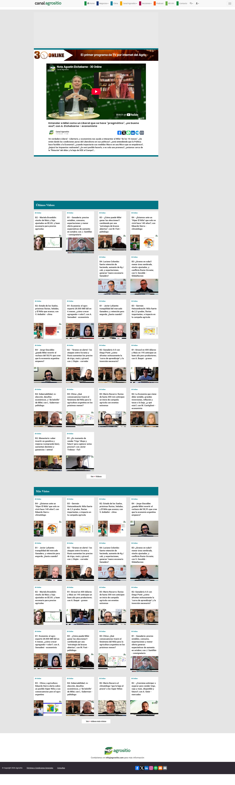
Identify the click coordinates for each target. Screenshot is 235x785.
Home (92, 3)
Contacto (183, 3)
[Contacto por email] (165, 768)
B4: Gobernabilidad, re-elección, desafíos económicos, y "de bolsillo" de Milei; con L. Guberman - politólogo (47, 400)
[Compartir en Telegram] (137, 132)
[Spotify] (156, 768)
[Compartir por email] (142, 132)
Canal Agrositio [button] (129, 3)
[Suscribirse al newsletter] (160, 768)
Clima (115, 3)
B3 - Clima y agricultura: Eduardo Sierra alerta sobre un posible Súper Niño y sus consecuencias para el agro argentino (48, 689)
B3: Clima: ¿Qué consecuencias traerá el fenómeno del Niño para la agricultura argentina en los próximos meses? (80, 400)
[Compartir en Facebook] (119, 132)
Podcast (159, 3)
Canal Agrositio (62, 132)
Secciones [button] (146, 3)
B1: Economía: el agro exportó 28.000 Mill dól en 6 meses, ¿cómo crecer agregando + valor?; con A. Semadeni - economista (79, 311)
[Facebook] (137, 768)
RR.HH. (171, 3)
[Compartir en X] (124, 132)
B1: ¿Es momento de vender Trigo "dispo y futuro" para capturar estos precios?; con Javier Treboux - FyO (79, 444)
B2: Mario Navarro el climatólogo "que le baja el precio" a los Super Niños (111, 686)
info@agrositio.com (115, 757)
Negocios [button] (103, 3)
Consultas (61, 768)
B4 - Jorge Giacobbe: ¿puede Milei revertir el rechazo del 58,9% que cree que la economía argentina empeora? (48, 356)
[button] (192, 3)
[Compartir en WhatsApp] (128, 132)
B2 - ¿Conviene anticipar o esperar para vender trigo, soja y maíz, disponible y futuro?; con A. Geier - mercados (144, 689)
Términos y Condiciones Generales (40, 768)
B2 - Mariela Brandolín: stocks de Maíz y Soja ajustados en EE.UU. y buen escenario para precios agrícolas (47, 223)
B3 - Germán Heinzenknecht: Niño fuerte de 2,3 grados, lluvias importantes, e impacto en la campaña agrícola (144, 311)
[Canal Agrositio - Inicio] (48, 3)
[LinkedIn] (146, 768)
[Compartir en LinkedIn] (133, 132)
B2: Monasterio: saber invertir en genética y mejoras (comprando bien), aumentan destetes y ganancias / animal (47, 444)
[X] (142, 768)
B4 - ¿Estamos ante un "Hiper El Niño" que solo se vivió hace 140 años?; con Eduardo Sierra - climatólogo (144, 223)
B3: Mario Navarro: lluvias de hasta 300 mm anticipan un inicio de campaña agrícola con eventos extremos (112, 400)
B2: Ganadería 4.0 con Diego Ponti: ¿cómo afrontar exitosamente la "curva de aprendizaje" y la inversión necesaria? (112, 356)
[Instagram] (151, 768)
